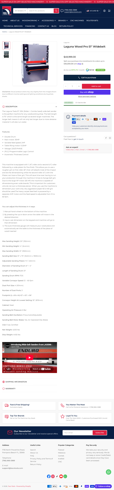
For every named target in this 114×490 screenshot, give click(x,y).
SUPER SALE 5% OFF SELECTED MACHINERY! (22, 2)
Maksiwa (61, 453)
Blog (54, 26)
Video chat (70, 150)
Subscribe (100, 433)
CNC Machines (77, 20)
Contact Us (43, 26)
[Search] (56, 11)
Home (5, 20)
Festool (61, 450)
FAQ (32, 456)
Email (82, 150)
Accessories (48, 20)
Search (33, 450)
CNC (60, 462)
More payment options (87, 96)
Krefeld (61, 459)
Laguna (66, 42)
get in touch (78, 139)
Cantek (61, 456)
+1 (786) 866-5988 (92, 150)
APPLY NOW (100, 70)
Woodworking (29, 20)
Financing (30, 26)
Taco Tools (11, 486)
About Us (14, 20)
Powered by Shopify (23, 486)
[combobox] (43, 10)
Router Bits (92, 20)
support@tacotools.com (73, 12)
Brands (62, 20)
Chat (77, 150)
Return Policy (66, 26)
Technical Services (13, 26)
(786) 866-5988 (70, 10)
